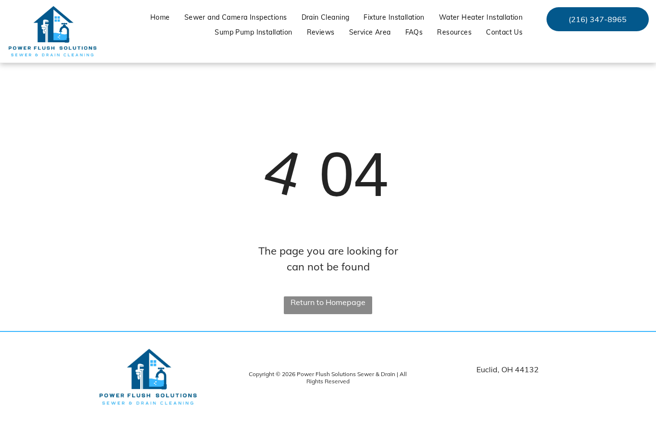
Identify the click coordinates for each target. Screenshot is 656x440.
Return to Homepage (328, 302)
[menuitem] (160, 17)
